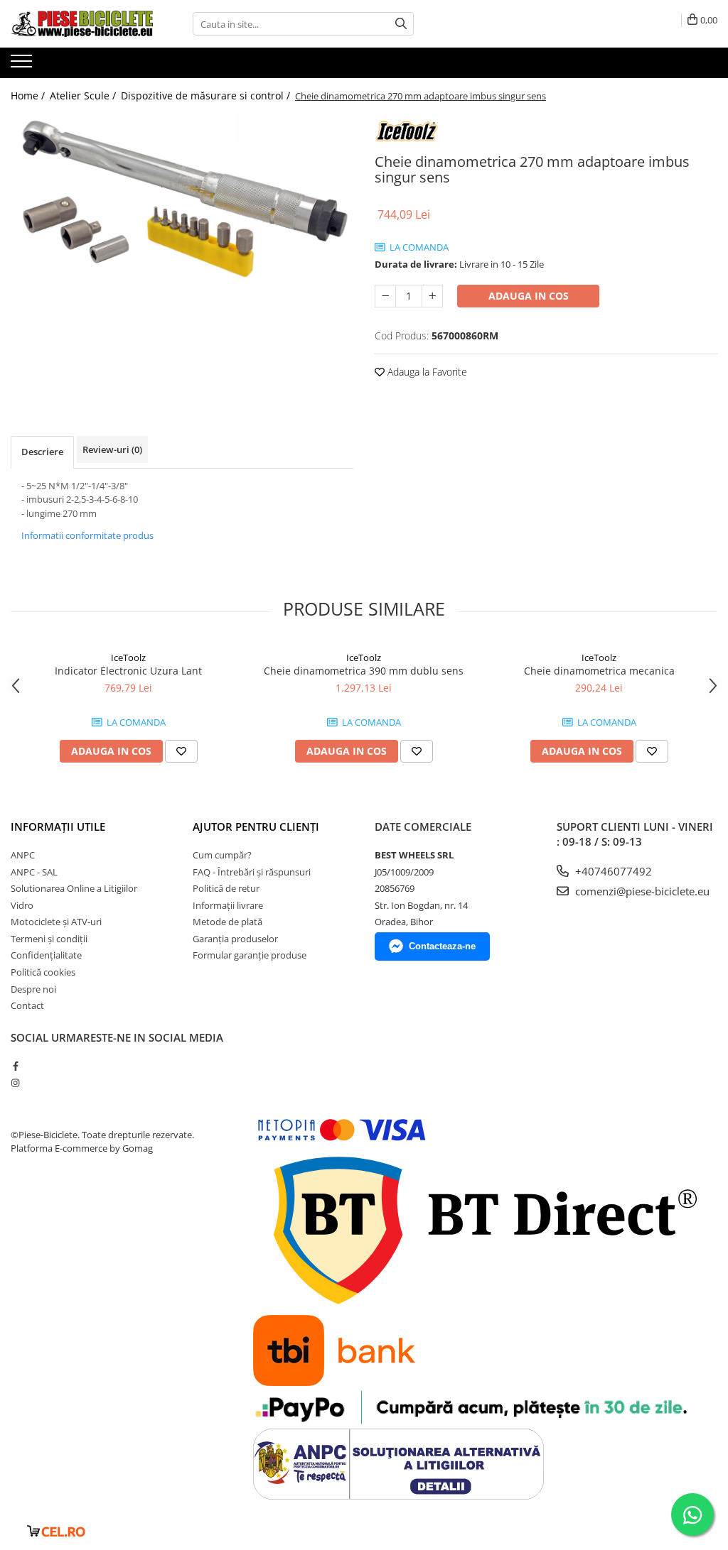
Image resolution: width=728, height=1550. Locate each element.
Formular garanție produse (249, 955)
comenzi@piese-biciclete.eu (641, 891)
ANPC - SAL (34, 872)
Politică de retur (226, 888)
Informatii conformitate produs (87, 535)
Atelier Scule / (84, 95)
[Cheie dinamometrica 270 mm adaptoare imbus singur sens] (182, 197)
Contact (27, 1005)
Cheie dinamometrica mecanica (599, 670)
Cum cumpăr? (222, 854)
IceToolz (128, 657)
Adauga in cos (528, 295)
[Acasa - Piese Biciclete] (82, 24)
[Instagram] (15, 1082)
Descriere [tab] (42, 451)
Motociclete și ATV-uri (56, 921)
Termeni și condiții (49, 938)
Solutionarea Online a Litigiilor (74, 888)
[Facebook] (15, 1065)
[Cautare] (401, 24)
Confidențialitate (46, 955)
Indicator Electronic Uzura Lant (128, 670)
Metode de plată (227, 921)
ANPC (23, 854)
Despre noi (33, 989)
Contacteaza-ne (442, 946)
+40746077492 (612, 871)
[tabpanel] (182, 197)
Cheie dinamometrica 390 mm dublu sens (364, 670)
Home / (29, 95)
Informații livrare (228, 905)
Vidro (22, 905)
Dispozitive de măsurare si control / (207, 95)
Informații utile (58, 826)
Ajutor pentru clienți (256, 826)
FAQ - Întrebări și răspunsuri (252, 872)
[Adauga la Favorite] (181, 751)
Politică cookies (43, 972)
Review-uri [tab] (112, 449)
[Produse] (23, 65)
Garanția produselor (235, 938)
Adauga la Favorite (426, 371)
